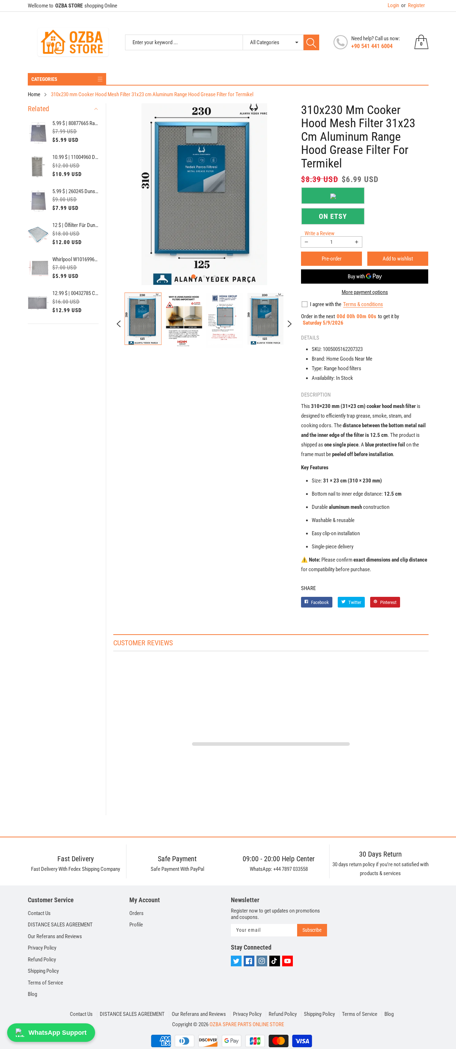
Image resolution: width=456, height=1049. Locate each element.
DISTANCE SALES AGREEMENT (60, 924)
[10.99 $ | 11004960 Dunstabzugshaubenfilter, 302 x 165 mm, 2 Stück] (38, 166)
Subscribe (312, 930)
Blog (32, 994)
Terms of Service (45, 983)
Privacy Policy (42, 948)
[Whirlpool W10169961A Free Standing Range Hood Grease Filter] (38, 269)
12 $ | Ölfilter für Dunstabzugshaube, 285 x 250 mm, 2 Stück (75, 225)
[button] (193, 276)
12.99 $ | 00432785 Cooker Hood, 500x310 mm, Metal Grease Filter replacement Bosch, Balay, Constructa (75, 293)
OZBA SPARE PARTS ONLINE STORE (246, 1024)
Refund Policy (42, 959)
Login (393, 5)
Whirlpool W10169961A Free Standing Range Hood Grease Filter (75, 259)
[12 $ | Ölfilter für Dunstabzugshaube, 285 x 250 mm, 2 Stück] (38, 234)
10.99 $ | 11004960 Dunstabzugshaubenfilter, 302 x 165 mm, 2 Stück (75, 157)
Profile (136, 924)
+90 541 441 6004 (372, 46)
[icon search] (311, 42)
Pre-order (332, 258)
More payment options (365, 292)
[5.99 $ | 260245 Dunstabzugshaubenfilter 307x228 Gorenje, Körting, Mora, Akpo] (38, 200)
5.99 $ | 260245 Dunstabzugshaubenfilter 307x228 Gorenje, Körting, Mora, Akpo (75, 191)
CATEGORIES (44, 79)
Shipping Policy (43, 971)
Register (413, 5)
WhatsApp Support (57, 1032)
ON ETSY (333, 216)
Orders (136, 913)
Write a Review (320, 233)
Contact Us (39, 913)
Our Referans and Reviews (55, 936)
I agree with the (325, 304)
